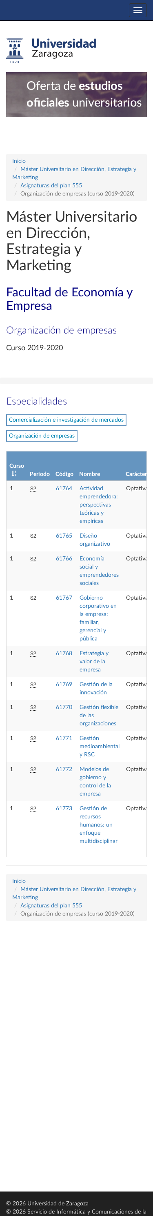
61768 (64, 653)
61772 (64, 769)
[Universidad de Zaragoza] (51, 50)
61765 (64, 536)
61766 (64, 559)
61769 (64, 684)
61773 (64, 808)
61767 (64, 598)
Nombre (89, 474)
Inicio (19, 161)
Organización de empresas (42, 436)
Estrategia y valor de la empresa (94, 662)
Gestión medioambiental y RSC (100, 747)
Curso (16, 466)
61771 (64, 738)
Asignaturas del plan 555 (51, 186)
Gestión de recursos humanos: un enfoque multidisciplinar (99, 825)
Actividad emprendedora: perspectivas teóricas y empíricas (99, 505)
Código (64, 474)
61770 (64, 707)
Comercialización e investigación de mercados (66, 420)
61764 (64, 488)
